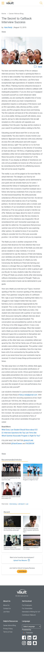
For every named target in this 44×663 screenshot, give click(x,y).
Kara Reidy (8, 27)
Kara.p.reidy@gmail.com (28, 395)
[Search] (41, 3)
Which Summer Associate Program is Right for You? (21, 436)
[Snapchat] (35, 643)
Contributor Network (29, 615)
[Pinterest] (29, 643)
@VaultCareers (16, 443)
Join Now (22, 571)
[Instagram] (24, 643)
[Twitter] (35, 637)
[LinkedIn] (29, 637)
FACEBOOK (30, 443)
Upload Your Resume (20, 560)
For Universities (27, 608)
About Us (6, 605)
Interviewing (13, 504)
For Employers (27, 605)
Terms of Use (7, 632)
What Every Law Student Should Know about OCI (20, 430)
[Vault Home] (10, 2)
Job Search (21, 504)
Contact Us (7, 608)
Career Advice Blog (16, 13)
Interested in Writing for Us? (31, 612)
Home (4, 13)
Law (27, 504)
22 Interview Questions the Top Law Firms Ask (19, 433)
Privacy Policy (8, 628)
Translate (29, 633)
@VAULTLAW (28, 440)
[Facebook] (24, 637)
